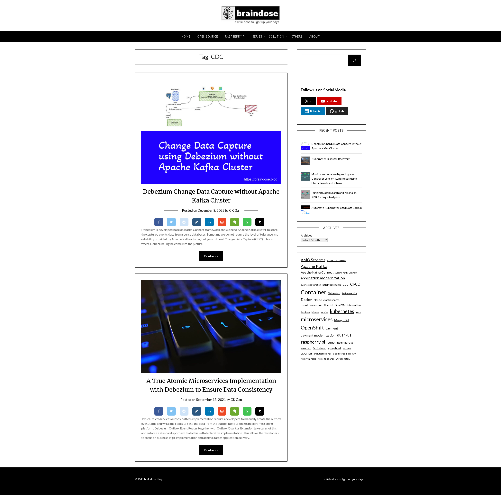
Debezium (334, 293)
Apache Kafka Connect (317, 272)
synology (347, 348)
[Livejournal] (196, 222)
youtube (331, 101)
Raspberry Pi (235, 36)
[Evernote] (234, 222)
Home (185, 36)
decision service (349, 293)
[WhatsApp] (247, 222)
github (339, 111)
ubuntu (306, 353)
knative (324, 312)
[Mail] (222, 222)
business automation (311, 285)
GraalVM (340, 305)
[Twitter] (171, 222)
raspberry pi (313, 342)
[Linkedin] (209, 222)
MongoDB (341, 320)
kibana (315, 312)
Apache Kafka (314, 266)
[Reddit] (184, 222)
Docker (306, 299)
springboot (334, 348)
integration (354, 305)
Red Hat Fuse (345, 342)
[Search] (354, 60)
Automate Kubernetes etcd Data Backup (337, 207)
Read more (211, 256)
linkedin (315, 111)
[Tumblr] (259, 222)
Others (297, 36)
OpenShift (312, 327)
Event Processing (311, 305)
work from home (308, 358)
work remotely (343, 358)
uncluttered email (323, 353)
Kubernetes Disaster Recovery (331, 158)
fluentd (328, 305)
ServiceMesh (319, 348)
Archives (306, 235)
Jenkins (305, 312)
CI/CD (355, 284)
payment (331, 328)
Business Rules (332, 284)
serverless (306, 348)
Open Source (207, 36)
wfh (354, 353)
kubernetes (342, 311)
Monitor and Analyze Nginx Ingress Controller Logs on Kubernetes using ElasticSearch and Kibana (334, 178)
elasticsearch (331, 300)
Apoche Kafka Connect (346, 272)
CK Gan (235, 210)
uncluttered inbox (342, 353)
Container (313, 292)
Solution (276, 36)
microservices (317, 319)
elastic (318, 300)
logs (358, 312)
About (314, 36)
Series (257, 36)
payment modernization (318, 335)
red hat (331, 342)
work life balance (326, 358)
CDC (346, 284)
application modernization (323, 278)
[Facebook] (158, 222)
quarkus (344, 334)
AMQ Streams (313, 259)
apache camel (336, 260)
